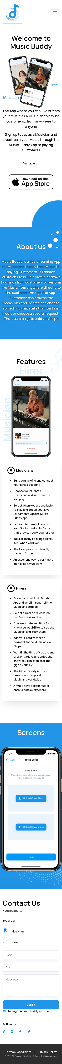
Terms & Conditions (18, 1052)
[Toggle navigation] (55, 12)
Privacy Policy (47, 1052)
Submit (31, 1004)
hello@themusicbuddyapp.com (29, 1011)
